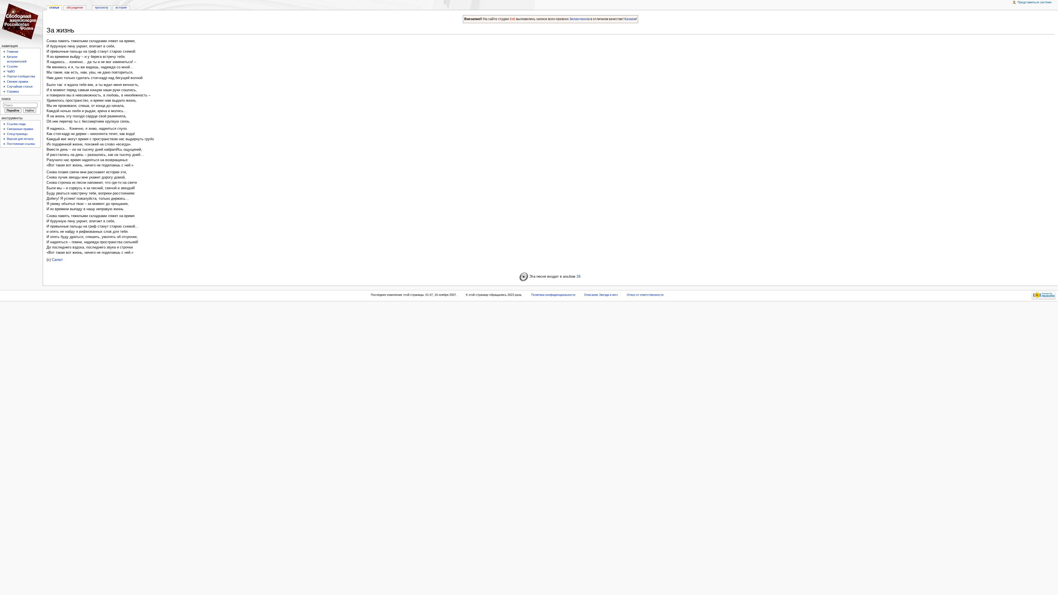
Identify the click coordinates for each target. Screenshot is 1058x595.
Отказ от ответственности (645, 294)
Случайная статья (20, 86)
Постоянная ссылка (21, 143)
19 (578, 276)
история (121, 7)
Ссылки (12, 66)
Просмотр (101, 7)
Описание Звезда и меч (601, 294)
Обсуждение (74, 7)
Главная (12, 51)
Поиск (6, 99)
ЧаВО (11, 71)
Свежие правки (17, 81)
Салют (57, 260)
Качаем (630, 19)
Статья (54, 7)
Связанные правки (20, 129)
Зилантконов (580, 19)
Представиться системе (1034, 2)
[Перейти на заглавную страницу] (21, 21)
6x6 (512, 19)
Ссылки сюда (16, 124)
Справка (13, 91)
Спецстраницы (17, 134)
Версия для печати (20, 138)
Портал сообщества (21, 76)
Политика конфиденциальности (553, 294)
